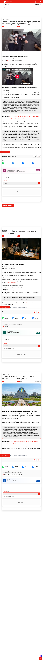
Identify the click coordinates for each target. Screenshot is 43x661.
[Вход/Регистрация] (38, 2)
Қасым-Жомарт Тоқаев (17, 474)
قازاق (23, 26)
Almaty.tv (9, 60)
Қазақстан (6, 326)
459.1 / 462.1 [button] (6, 4)
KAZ (8, 7)
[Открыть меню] (3, 2)
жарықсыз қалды (12, 282)
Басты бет (3, 7)
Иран (9, 474)
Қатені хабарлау (5, 151)
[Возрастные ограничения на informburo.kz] (36, 2)
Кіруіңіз (5, 180)
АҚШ (5, 474)
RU (40, 1)
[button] (38, 4)
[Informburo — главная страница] (8, 2)
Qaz (21, 26)
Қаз (18, 26)
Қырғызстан (28, 302)
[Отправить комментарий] (39, 183)
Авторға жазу (38, 26)
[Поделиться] (40, 658)
